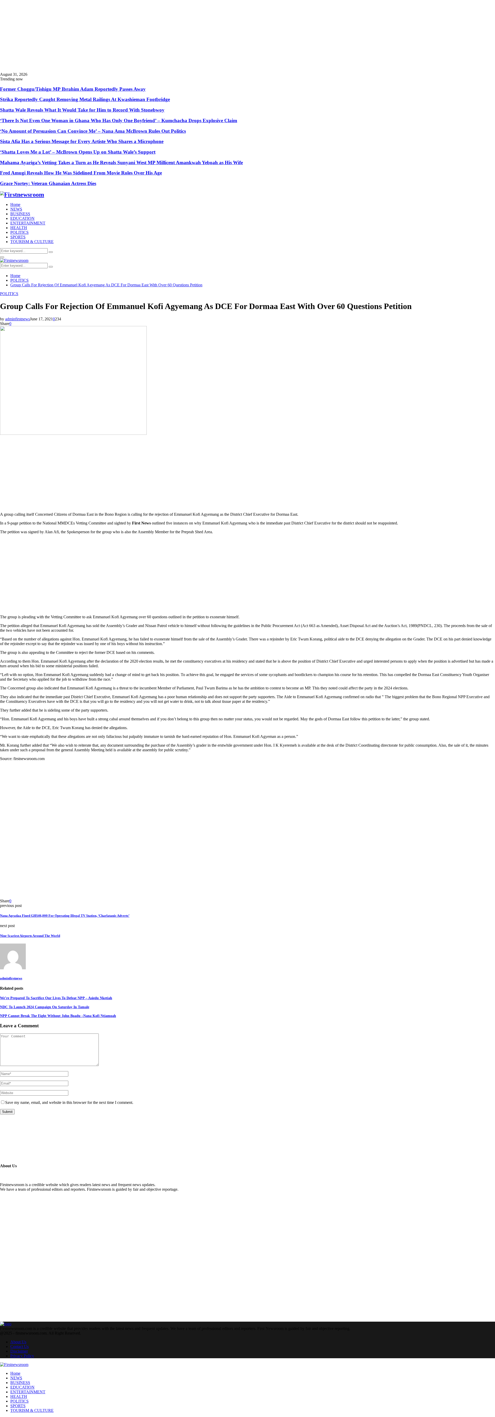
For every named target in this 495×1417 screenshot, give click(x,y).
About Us (18, 1342)
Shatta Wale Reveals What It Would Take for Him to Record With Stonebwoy (82, 110)
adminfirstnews (17, 319)
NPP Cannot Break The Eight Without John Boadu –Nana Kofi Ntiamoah (58, 1016)
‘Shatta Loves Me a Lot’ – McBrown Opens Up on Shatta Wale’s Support (77, 152)
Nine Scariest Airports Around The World (30, 936)
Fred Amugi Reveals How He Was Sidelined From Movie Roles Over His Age (81, 173)
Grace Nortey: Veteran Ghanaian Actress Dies (48, 183)
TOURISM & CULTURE (32, 241)
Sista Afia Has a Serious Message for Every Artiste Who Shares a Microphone (81, 141)
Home (15, 204)
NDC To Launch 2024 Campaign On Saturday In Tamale (44, 1007)
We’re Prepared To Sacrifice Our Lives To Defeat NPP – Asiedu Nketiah (56, 998)
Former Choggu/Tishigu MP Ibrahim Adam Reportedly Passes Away (73, 89)
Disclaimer (19, 1351)
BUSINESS (20, 214)
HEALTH (18, 228)
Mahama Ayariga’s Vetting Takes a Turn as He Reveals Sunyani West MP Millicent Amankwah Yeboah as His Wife (121, 162)
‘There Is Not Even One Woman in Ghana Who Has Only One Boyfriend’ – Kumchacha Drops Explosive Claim (118, 120)
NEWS (16, 209)
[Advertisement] (154, 36)
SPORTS (18, 237)
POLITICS (19, 232)
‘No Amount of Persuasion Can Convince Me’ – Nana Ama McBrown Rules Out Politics (93, 131)
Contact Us (19, 1346)
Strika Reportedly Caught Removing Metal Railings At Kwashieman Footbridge (85, 99)
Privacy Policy (22, 1356)
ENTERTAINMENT (27, 223)
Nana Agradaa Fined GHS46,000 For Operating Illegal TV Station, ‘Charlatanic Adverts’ (64, 916)
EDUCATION (22, 218)
